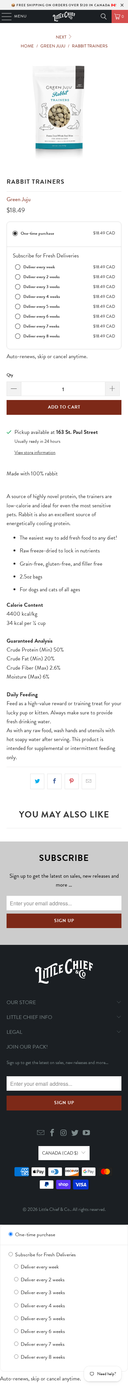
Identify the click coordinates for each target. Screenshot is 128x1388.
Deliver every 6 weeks (42, 1331)
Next (61, 37)
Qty (10, 375)
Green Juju (19, 199)
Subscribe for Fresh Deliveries (45, 1255)
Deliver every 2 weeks (42, 1280)
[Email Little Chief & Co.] (41, 1133)
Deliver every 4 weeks (42, 1306)
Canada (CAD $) (60, 1153)
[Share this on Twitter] (37, 781)
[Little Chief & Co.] (64, 16)
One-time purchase (34, 1235)
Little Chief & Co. (55, 1209)
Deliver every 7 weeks (42, 1344)
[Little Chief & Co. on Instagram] (64, 1133)
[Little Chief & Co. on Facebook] (52, 1133)
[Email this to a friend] (89, 781)
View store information (34, 452)
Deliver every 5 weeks (42, 1318)
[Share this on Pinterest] (72, 781)
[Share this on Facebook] (54, 781)
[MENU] (3, 16)
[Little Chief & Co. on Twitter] (75, 1133)
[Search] (103, 16)
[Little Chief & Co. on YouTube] (87, 1133)
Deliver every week (39, 1267)
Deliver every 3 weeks (42, 1292)
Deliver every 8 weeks (42, 1357)
